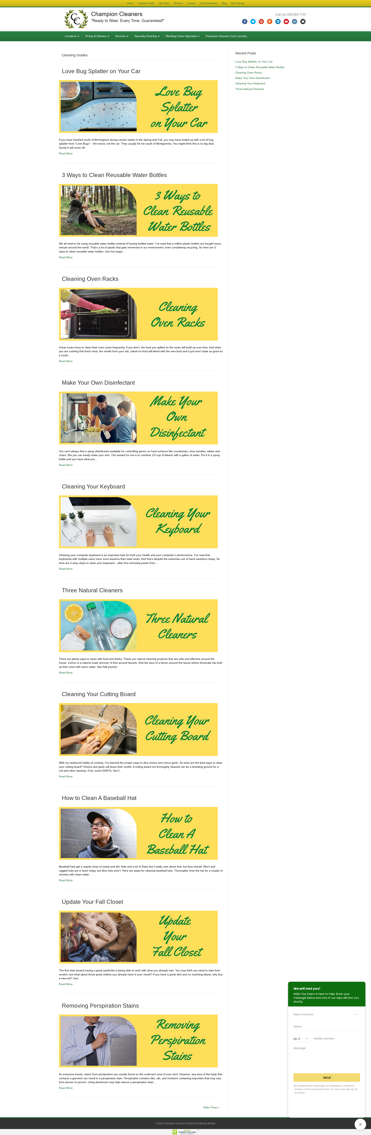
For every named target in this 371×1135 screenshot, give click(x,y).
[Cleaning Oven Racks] (138, 314)
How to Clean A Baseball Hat (99, 798)
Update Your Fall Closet (92, 902)
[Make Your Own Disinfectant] (138, 417)
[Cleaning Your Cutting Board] (138, 729)
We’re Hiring (237, 3)
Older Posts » (211, 1107)
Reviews (178, 3)
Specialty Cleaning (145, 36)
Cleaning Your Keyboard (93, 486)
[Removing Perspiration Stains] (138, 1040)
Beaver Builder (208, 1123)
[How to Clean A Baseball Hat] (138, 833)
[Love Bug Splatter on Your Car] (138, 106)
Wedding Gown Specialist (181, 36)
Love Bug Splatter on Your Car (101, 71)
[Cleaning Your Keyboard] (138, 521)
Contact (191, 3)
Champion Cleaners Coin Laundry (226, 36)
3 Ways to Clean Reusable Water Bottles (114, 175)
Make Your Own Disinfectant (98, 382)
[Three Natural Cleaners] (138, 625)
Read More (66, 153)
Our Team (164, 3)
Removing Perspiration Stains (100, 1005)
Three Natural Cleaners (92, 590)
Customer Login (146, 3)
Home (130, 3)
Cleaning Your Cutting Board (99, 694)
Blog (224, 3)
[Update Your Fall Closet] (138, 937)
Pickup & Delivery (95, 36)
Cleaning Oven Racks (90, 279)
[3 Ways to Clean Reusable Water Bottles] (138, 210)
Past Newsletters (208, 3)
